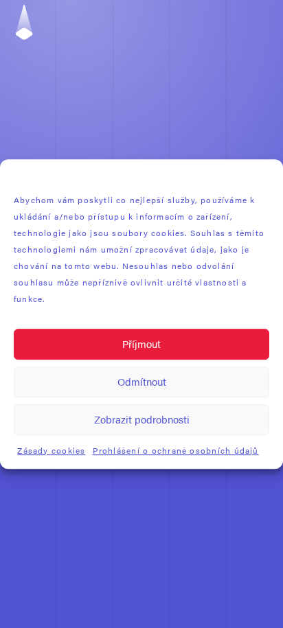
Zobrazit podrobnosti (142, 419)
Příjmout (141, 343)
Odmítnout (141, 381)
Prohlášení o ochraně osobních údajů (176, 450)
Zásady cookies (51, 450)
